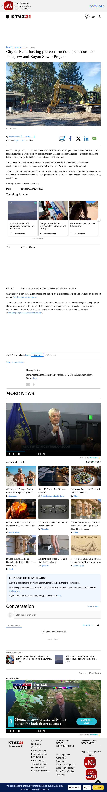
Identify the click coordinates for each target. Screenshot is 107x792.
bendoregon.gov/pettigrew (24, 297)
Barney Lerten (14, 137)
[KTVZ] (22, 16)
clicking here (14, 591)
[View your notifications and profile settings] (98, 625)
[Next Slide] (98, 219)
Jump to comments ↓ (15, 362)
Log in (89, 606)
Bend (27, 355)
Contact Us (36, 747)
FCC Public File (38, 757)
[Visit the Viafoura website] (95, 673)
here (35, 378)
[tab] (14, 625)
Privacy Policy (37, 760)
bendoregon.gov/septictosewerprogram (25, 312)
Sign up (96, 606)
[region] (53, 639)
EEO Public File (38, 750)
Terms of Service (38, 764)
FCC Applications (39, 754)
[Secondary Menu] (9, 16)
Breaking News (63, 754)
